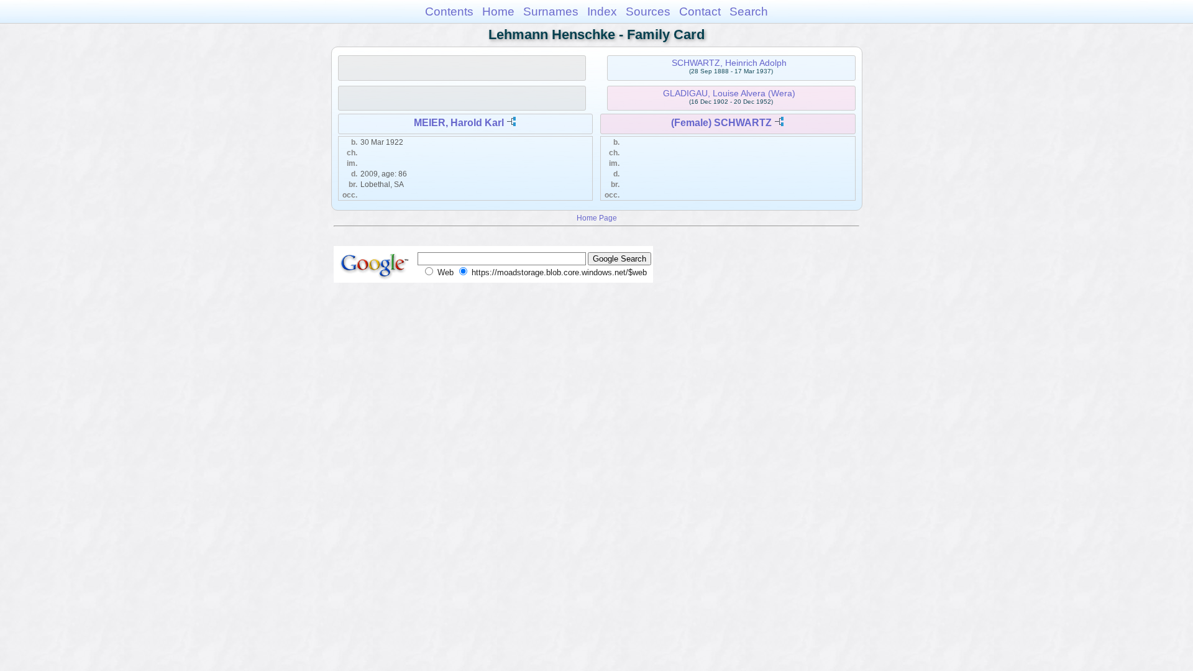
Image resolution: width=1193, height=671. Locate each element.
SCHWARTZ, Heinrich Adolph (729, 63)
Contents (449, 11)
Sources (648, 11)
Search (748, 11)
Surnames (550, 11)
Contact (700, 11)
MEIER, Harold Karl (459, 122)
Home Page (597, 218)
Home (498, 11)
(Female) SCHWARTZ (721, 122)
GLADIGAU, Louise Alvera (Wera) (729, 93)
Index (602, 11)
